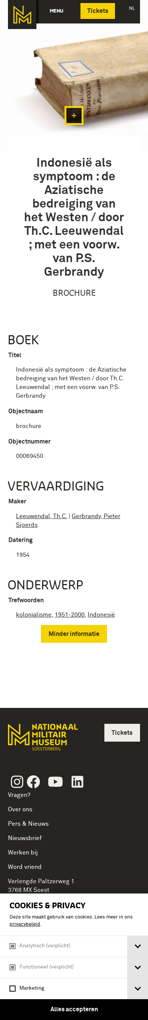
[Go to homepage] (42, 740)
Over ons (20, 809)
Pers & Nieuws (28, 824)
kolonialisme (34, 615)
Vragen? (19, 795)
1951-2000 (70, 615)
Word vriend (25, 867)
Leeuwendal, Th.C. (41, 516)
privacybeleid (24, 924)
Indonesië (101, 615)
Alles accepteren (74, 1009)
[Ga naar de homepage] (22, 14)
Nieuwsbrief (25, 838)
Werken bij (23, 853)
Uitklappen (74, 115)
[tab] (137, 946)
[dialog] (74, 956)
